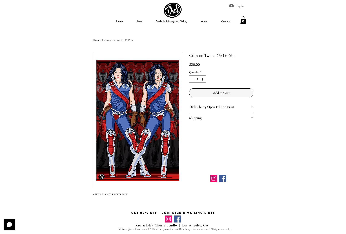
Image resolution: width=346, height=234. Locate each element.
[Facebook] (222, 178)
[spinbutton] (197, 79)
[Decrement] (192, 79)
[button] (139, 21)
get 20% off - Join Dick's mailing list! (173, 213)
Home (96, 40)
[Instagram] (213, 178)
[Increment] (202, 79)
